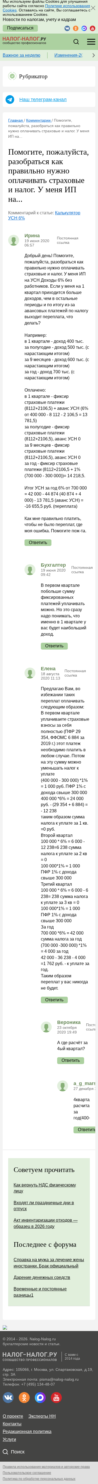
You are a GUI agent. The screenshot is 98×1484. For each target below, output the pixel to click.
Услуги (9, 1439)
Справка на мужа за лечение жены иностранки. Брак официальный (49, 1262)
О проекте (13, 1416)
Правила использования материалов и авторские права (46, 1467)
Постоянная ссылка (67, 240)
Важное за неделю (21, 55)
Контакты (12, 1424)
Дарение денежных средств (42, 1277)
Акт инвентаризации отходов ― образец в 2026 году (46, 1223)
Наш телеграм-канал (43, 99)
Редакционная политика (27, 1431)
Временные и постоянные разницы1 (40, 1292)
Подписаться (20, 28)
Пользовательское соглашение (27, 1473)
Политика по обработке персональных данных (39, 1479)
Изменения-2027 (71, 55)
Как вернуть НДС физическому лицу (45, 1188)
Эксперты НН (42, 1416)
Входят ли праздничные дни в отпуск (44, 1205)
